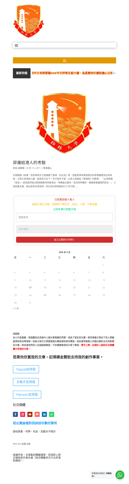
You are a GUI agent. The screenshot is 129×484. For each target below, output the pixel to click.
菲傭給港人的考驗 (29, 162)
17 (30, 287)
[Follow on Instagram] (22, 414)
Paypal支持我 (26, 369)
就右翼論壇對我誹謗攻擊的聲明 (35, 423)
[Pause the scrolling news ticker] (114, 73)
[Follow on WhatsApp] (51, 414)
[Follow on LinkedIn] (44, 414)
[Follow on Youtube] (29, 414)
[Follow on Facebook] (15, 414)
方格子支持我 (25, 382)
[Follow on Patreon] (37, 414)
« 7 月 (16, 308)
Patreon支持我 (27, 394)
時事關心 (47, 167)
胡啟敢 (21, 167)
